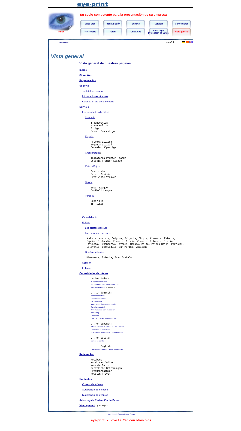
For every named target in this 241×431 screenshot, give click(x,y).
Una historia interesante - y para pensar (107, 332)
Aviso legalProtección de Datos (158, 31)
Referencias (89, 31)
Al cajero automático (99, 282)
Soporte (135, 24)
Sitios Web (89, 24)
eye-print (97, 420)
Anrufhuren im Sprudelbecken (103, 310)
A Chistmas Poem (98, 287)
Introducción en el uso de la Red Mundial (107, 327)
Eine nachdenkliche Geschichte (103, 318)
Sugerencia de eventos (95, 394)
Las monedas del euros (98, 233)
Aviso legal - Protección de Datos (99, 400)
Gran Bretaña (92, 152)
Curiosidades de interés (93, 273)
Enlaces (86, 268)
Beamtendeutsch (98, 296)
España (89, 136)
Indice (61, 31)
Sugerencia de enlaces (95, 389)
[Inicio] (61, 29)
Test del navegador (93, 91)
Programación (112, 24)
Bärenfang (95, 313)
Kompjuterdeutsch (98, 307)
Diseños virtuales (94, 252)
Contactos (135, 31)
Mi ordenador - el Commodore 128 (105, 284)
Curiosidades (181, 24)
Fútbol (112, 31)
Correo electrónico (92, 384)
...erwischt (95, 315)
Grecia (88, 182)
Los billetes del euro (96, 227)
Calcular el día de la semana (98, 101)
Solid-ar (86, 262)
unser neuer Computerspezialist (103, 304)
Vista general (181, 31)
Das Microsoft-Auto (98, 298)
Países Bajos (92, 166)
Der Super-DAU (97, 301)
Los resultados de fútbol (95, 112)
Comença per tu (97, 341)
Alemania (90, 117)
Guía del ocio (89, 217)
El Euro (86, 222)
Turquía (89, 195)
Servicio (158, 24)
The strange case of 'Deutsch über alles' (107, 349)
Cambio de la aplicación (100, 330)
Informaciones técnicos (95, 96)
